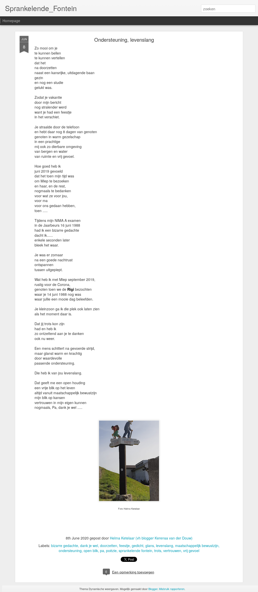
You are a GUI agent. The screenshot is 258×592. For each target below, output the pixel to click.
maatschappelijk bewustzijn (196, 545)
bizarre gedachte (64, 545)
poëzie (111, 550)
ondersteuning (70, 550)
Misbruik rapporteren (171, 589)
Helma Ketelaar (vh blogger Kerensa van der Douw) (151, 537)
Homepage (11, 20)
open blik (91, 550)
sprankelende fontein (135, 550)
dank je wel (89, 545)
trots (157, 550)
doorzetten (108, 545)
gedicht (137, 545)
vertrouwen (172, 550)
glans (149, 545)
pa (102, 550)
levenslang (164, 545)
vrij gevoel (191, 550)
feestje (124, 545)
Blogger (152, 589)
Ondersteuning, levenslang (124, 39)
